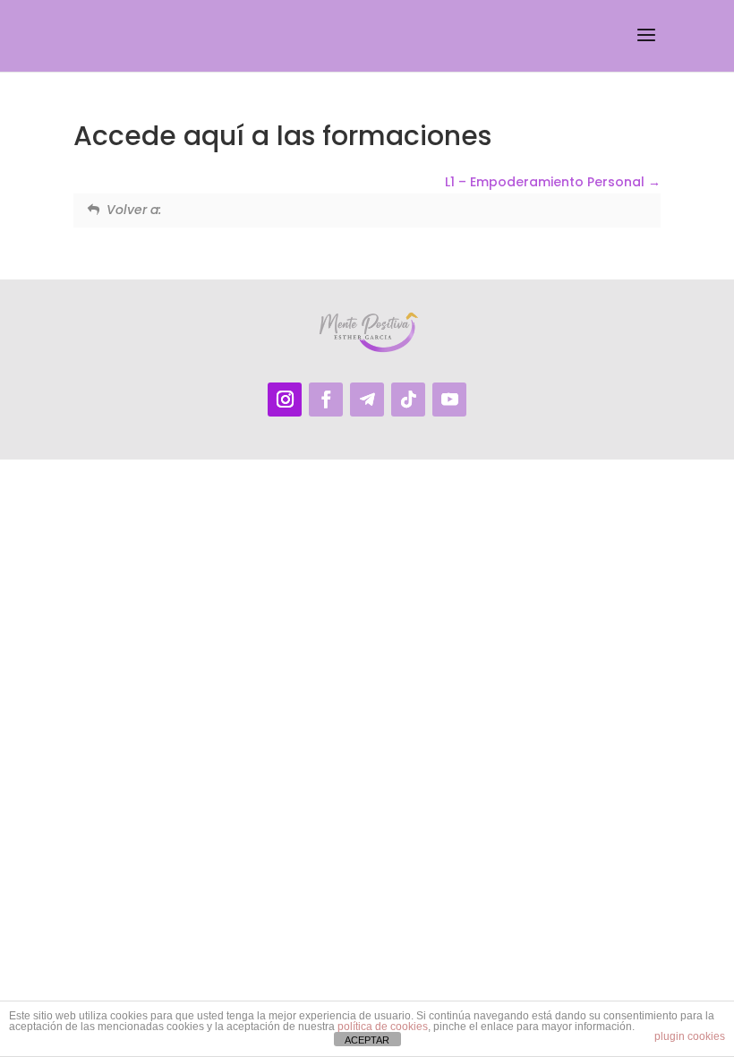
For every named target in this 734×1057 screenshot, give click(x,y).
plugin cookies (689, 1036)
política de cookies (382, 1026)
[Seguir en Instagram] (285, 399)
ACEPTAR (367, 1040)
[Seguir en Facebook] (326, 399)
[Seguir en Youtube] (449, 399)
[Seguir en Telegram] (367, 399)
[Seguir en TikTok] (408, 399)
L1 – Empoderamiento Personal (546, 182)
